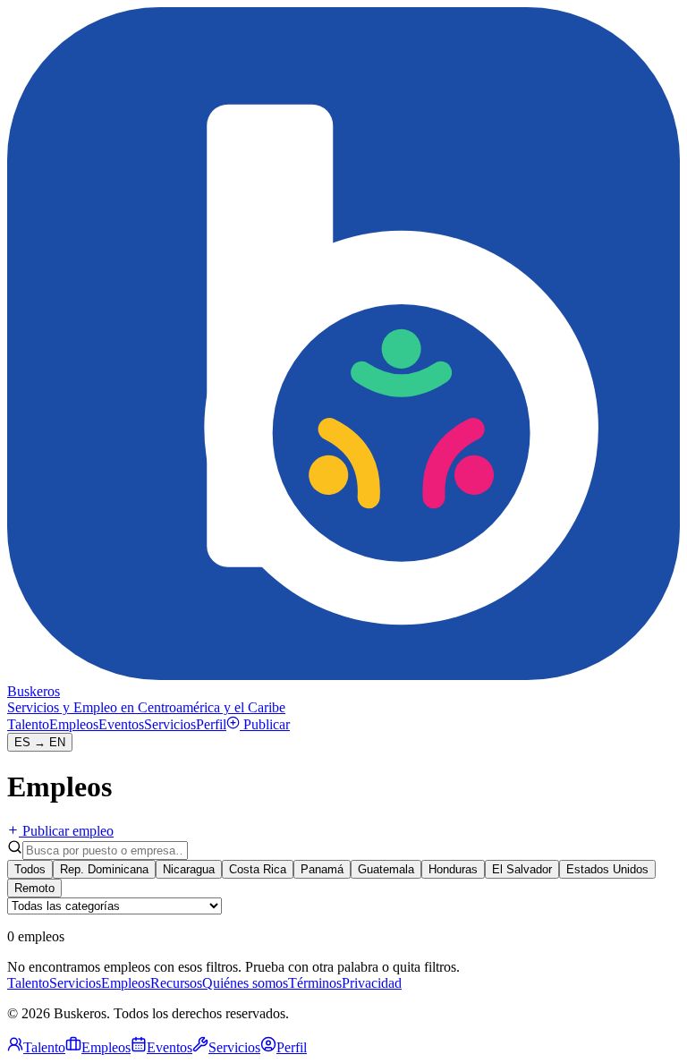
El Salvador (522, 869)
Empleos (73, 724)
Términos (315, 983)
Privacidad (372, 983)
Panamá (322, 869)
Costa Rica (257, 869)
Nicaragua (189, 869)
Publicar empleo (68, 830)
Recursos (176, 983)
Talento (28, 724)
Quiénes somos (245, 983)
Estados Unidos (607, 869)
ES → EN (39, 742)
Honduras (453, 869)
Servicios (170, 724)
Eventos (121, 724)
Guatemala (386, 869)
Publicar (266, 724)
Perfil (211, 724)
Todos (30, 869)
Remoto (34, 888)
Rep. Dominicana (104, 869)
